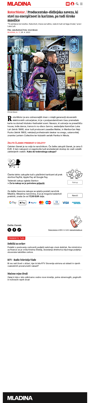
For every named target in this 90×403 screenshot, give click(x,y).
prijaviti (40, 183)
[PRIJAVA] (72, 4)
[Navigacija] (81, 4)
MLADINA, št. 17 (14, 32)
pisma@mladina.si (76, 230)
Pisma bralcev (53, 230)
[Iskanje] (77, 4)
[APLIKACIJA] (68, 4)
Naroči (75, 195)
